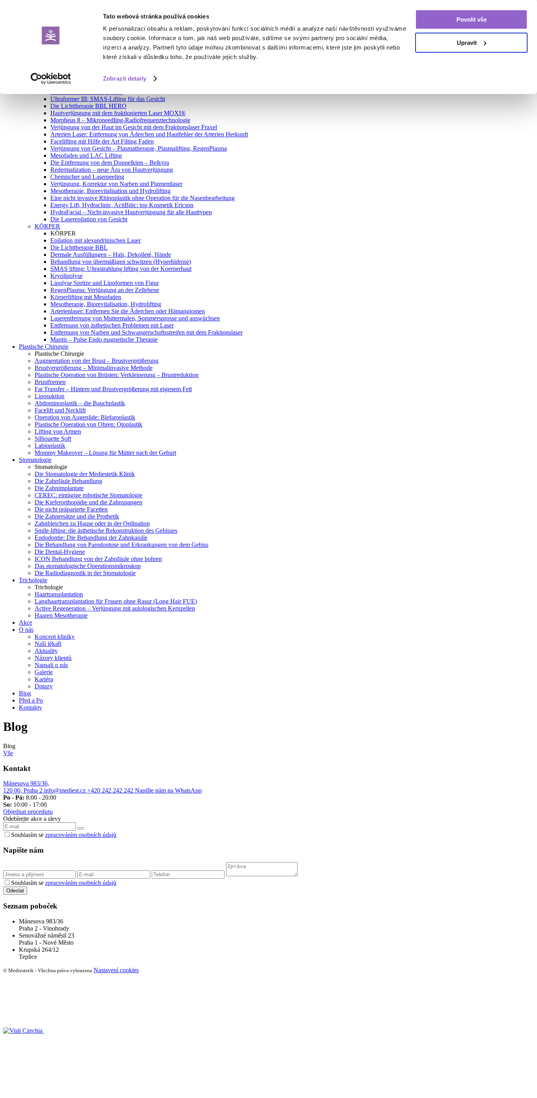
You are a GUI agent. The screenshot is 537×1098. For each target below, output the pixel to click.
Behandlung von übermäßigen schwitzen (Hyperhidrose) (120, 261)
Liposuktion (49, 396)
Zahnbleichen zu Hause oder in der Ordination (92, 523)
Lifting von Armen (58, 431)
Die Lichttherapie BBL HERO (88, 106)
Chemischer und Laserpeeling (87, 176)
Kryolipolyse (66, 275)
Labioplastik (50, 445)
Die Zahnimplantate (59, 488)
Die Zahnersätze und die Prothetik (77, 516)
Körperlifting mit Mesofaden (85, 297)
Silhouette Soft (53, 438)
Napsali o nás (51, 665)
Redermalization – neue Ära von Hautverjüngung (111, 169)
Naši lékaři (48, 643)
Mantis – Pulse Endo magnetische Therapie (104, 339)
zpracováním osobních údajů (80, 834)
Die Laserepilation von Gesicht (88, 219)
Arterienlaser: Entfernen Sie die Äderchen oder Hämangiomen (127, 311)
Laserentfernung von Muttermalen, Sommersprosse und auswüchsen (135, 318)
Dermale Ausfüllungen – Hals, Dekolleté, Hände (110, 254)
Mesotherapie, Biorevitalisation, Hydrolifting (105, 304)
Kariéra (44, 679)
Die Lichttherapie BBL (79, 247)
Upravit (467, 42)
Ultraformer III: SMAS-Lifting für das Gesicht (107, 99)
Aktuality (46, 650)
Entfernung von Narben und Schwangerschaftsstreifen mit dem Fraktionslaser (146, 332)
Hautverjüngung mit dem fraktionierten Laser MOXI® (118, 113)
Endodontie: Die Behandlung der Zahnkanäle (91, 537)
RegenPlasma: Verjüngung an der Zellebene (104, 290)
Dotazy (44, 686)
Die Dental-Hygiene (60, 551)
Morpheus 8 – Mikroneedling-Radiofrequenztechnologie (120, 120)
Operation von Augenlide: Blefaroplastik (85, 417)
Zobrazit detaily (124, 78)
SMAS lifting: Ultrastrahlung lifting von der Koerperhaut (120, 268)
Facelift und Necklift (60, 410)
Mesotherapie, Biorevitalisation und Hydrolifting (110, 191)
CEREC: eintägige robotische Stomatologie (88, 495)
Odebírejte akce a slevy (32, 818)
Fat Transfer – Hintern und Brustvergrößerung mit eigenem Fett (113, 389)
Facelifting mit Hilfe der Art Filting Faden (102, 141)
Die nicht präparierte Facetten (71, 509)
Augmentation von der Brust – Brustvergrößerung (96, 360)
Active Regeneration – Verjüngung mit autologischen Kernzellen (115, 608)
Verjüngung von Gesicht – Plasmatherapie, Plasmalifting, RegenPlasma (138, 148)
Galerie (44, 672)
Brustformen (50, 382)
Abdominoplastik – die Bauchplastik (80, 403)
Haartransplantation (59, 594)
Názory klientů (53, 658)
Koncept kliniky (55, 636)
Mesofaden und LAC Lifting (86, 155)
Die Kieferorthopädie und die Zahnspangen (88, 502)
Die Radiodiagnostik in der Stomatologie (85, 573)
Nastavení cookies (116, 970)
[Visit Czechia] (23, 1030)
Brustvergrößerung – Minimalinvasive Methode (94, 367)
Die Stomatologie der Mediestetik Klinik (85, 474)
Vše (8, 753)
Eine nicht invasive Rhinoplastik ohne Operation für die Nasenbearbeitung (142, 198)
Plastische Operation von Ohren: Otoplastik (88, 424)
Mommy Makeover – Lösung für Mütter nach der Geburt (105, 452)
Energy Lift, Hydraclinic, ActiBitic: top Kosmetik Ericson (121, 205)
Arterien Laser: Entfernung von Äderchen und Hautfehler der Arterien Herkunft (149, 134)
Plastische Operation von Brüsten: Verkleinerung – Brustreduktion (117, 375)
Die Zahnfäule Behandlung (68, 481)
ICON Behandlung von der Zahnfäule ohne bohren (98, 558)
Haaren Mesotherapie (61, 615)
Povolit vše (471, 19)
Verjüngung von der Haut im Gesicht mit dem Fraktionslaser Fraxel (133, 127)
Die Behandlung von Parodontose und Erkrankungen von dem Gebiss (121, 544)
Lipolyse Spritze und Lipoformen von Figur (104, 283)
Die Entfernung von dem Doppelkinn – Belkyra (109, 162)
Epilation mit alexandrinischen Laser (95, 240)
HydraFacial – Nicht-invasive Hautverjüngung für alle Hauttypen (131, 212)
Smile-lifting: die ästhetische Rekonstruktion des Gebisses (106, 530)
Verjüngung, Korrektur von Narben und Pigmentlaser (116, 183)
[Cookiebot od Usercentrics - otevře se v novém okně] (51, 79)
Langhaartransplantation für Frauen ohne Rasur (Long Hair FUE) (116, 601)
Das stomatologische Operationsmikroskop (88, 566)
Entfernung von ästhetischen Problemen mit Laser (112, 325)
